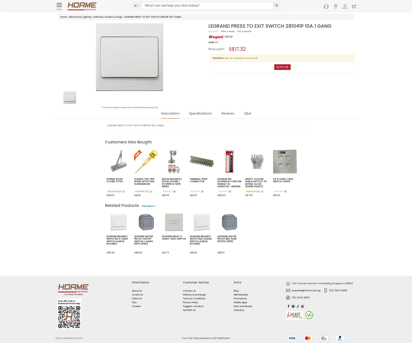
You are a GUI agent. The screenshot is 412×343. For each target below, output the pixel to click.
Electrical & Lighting (80, 17)
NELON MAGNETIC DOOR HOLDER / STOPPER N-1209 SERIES (172, 182)
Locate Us (137, 294)
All (135, 5)
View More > (149, 206)
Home (63, 17)
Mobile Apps (240, 302)
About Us (137, 290)
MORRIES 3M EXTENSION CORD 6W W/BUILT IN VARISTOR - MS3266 (229, 182)
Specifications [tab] (200, 113)
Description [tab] (170, 113)
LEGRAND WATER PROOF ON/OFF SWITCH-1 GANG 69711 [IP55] (143, 240)
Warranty (239, 310)
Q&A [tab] (247, 113)
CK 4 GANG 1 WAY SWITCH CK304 (283, 180)
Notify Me (282, 67)
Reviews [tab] (227, 113)
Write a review (227, 32)
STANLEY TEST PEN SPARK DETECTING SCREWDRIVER (144, 181)
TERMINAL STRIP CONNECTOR (198, 180)
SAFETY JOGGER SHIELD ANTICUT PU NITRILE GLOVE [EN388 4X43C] (256, 182)
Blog (236, 290)
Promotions (240, 298)
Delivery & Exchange (194, 294)
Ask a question (244, 31)
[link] (213, 31)
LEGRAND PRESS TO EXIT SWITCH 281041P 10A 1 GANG (153, 17)
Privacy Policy (190, 302)
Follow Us (137, 298)
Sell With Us (189, 310)
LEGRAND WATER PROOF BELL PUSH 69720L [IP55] (227, 239)
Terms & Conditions (194, 298)
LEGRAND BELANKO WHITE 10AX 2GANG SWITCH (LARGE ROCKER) (201, 240)
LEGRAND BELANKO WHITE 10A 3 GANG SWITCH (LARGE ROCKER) (117, 240)
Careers (136, 306)
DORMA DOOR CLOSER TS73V (115, 180)
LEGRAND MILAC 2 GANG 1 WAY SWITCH (174, 237)
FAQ (134, 302)
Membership (241, 294)
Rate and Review (243, 306)
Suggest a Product (193, 306)
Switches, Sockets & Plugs (108, 17)
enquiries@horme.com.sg (306, 290)
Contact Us (189, 290)
